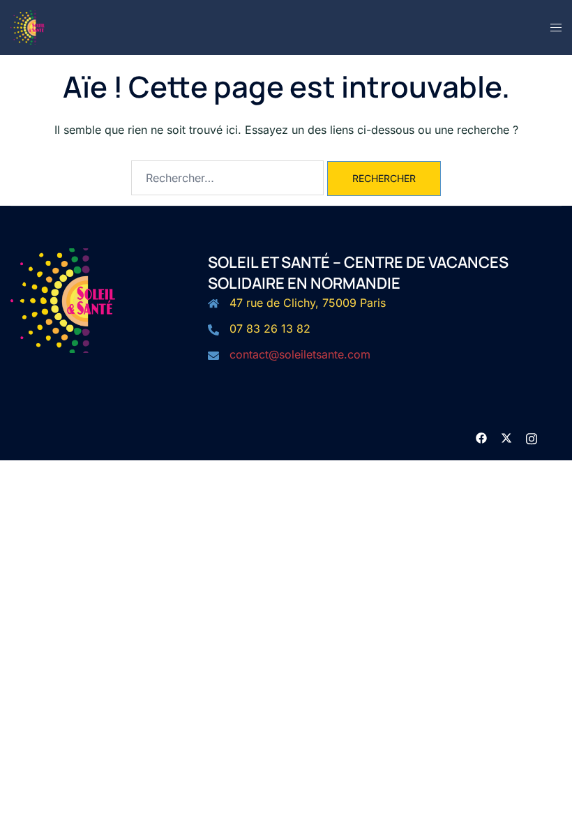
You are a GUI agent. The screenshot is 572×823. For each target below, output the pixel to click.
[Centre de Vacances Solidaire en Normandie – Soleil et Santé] (27, 26)
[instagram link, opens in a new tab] (531, 437)
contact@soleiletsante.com (299, 354)
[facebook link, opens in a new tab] (481, 437)
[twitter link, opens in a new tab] (506, 437)
